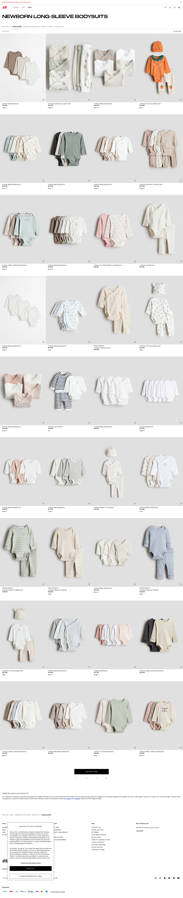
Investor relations (55, 837)
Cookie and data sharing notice (31, 863)
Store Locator (97, 830)
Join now (139, 831)
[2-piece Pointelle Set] (114, 310)
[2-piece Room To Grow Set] (23, 552)
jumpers (68, 798)
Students (6, 835)
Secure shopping (98, 845)
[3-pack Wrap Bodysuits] (23, 310)
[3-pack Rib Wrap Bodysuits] (69, 715)
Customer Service (99, 835)
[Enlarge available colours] (141, 108)
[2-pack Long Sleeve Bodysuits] (160, 635)
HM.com (5, 815)
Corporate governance (56, 840)
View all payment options (58, 892)
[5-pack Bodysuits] (160, 391)
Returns (95, 832)
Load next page (91, 771)
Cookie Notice (97, 847)
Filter (176, 31)
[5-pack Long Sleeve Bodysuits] (23, 715)
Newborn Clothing (22, 815)
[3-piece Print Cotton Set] (114, 471)
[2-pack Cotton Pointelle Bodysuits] (114, 229)
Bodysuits (36, 815)
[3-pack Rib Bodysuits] (23, 68)
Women (16, 7)
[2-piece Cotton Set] (160, 229)
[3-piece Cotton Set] (69, 391)
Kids (29, 7)
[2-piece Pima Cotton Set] (69, 552)
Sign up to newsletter (101, 840)
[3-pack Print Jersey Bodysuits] (23, 229)
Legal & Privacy (98, 842)
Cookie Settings (98, 849)
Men (23, 7)
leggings (77, 798)
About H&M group (54, 830)
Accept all (31, 868)
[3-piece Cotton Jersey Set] (160, 68)
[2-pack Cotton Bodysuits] (114, 715)
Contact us (96, 827)
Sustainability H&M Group (57, 832)
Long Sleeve (46, 815)
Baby (12, 815)
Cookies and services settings (30, 876)
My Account (96, 837)
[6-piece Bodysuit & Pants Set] (69, 68)
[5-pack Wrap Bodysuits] (114, 68)
